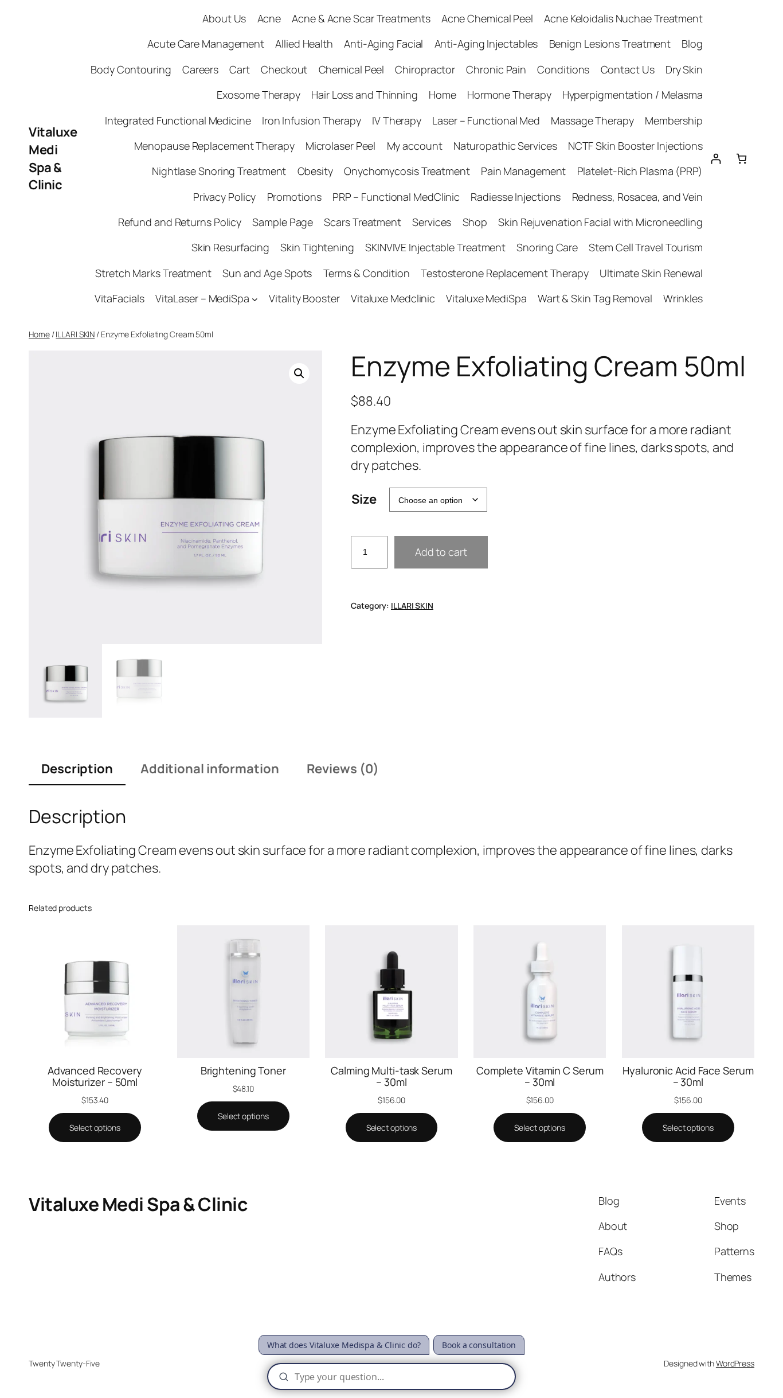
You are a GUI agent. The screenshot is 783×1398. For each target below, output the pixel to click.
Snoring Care (547, 247)
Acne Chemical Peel (487, 18)
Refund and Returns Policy (180, 222)
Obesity (315, 171)
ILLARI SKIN (75, 334)
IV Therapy (396, 120)
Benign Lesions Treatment (610, 43)
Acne (269, 18)
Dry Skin (684, 69)
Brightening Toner (243, 1070)
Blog (692, 43)
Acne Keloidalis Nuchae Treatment (623, 18)
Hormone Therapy (509, 95)
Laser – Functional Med (486, 120)
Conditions (563, 69)
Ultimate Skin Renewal (651, 273)
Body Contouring (131, 69)
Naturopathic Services (505, 146)
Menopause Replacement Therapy (214, 146)
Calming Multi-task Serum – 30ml (391, 1076)
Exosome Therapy (258, 95)
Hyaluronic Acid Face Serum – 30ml (688, 1076)
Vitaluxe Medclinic (393, 298)
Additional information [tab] (209, 768)
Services (431, 222)
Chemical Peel (352, 69)
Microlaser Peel (341, 146)
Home (442, 95)
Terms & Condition (366, 273)
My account (415, 146)
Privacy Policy (224, 197)
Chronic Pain (496, 69)
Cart (239, 69)
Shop (475, 222)
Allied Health (304, 43)
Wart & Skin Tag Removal (595, 298)
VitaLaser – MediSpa (202, 298)
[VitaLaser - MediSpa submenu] (255, 298)
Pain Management (523, 171)
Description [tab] (77, 768)
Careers (200, 69)
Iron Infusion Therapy (311, 120)
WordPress (735, 1363)
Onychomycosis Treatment (407, 171)
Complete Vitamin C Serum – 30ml (540, 1076)
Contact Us (628, 69)
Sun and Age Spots (267, 273)
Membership (674, 120)
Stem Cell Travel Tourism (646, 247)
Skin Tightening (317, 247)
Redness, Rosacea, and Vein (637, 197)
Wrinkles (683, 298)
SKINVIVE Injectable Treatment (435, 247)
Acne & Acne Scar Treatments (361, 18)
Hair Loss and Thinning (364, 95)
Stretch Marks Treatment (153, 273)
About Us (224, 18)
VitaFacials (119, 298)
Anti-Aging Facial (383, 43)
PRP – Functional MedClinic (396, 197)
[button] (299, 373)
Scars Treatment (362, 222)
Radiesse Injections (516, 197)
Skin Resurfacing (230, 247)
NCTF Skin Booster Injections (635, 146)
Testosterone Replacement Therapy (505, 273)
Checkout (284, 69)
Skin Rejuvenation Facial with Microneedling (600, 222)
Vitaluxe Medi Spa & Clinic (53, 158)
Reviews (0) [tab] (343, 768)
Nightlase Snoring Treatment (219, 171)
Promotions (294, 197)
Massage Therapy (592, 120)
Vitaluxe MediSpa (486, 298)
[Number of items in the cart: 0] (741, 159)
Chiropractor (425, 69)
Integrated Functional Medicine (178, 120)
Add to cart (441, 552)
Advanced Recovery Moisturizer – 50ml (95, 1076)
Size (364, 499)
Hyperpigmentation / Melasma (632, 95)
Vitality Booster (304, 298)
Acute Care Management (205, 43)
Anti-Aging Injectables (486, 43)
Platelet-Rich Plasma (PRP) (640, 171)
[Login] (716, 159)
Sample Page (282, 222)
